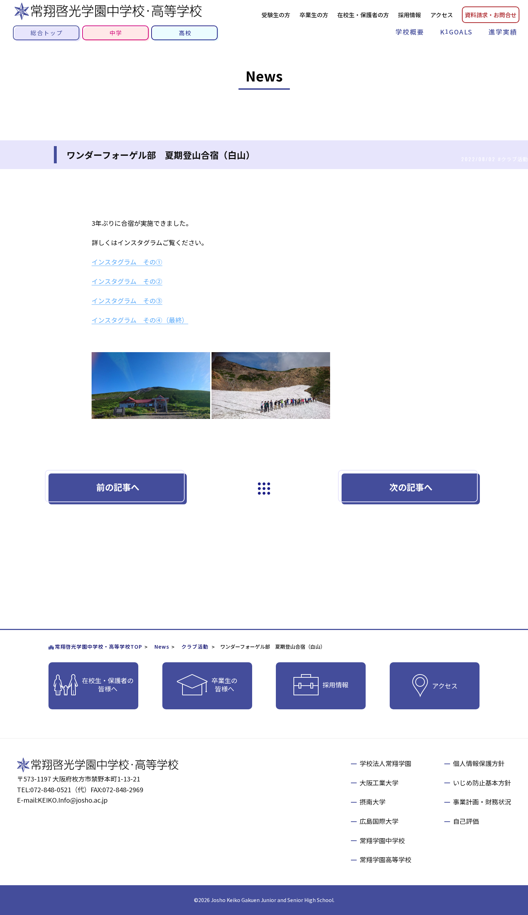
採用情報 (409, 15)
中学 (116, 32)
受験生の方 (275, 15)
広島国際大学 (379, 821)
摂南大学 (372, 801)
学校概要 (409, 31)
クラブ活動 (194, 646)
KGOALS (456, 31)
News (161, 646)
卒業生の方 (314, 15)
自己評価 (466, 821)
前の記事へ (117, 487)
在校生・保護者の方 (363, 15)
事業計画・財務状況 (482, 801)
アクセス (441, 15)
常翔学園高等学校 (385, 859)
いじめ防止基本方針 (482, 782)
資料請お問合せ (491, 15)
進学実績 (502, 31)
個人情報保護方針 (479, 763)
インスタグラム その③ (127, 300)
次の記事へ (410, 487)
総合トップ (47, 32)
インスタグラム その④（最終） (140, 320)
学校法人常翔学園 (385, 763)
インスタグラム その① (127, 261)
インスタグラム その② (127, 281)
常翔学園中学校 (382, 840)
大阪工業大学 (379, 782)
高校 (185, 32)
